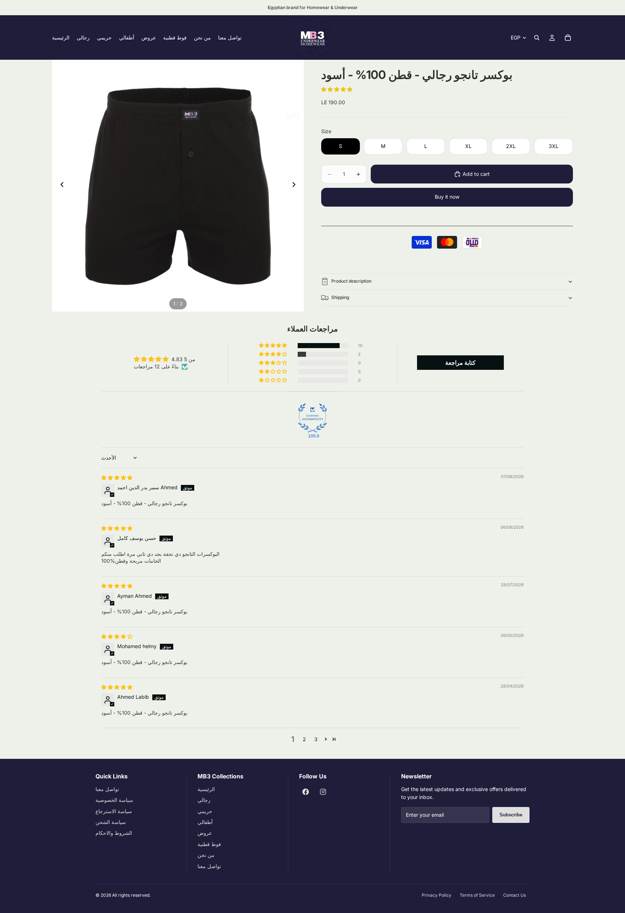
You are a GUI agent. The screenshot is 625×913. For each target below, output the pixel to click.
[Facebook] (305, 791)
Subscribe (510, 814)
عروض (204, 833)
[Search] (537, 38)
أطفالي (205, 822)
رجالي (204, 800)
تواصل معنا (107, 789)
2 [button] (304, 739)
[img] (116, 477)
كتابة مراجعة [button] (460, 362)
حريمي (204, 811)
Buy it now (447, 197)
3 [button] (316, 739)
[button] (336, 89)
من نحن (205, 855)
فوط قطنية (209, 844)
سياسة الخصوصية (114, 800)
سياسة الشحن (110, 822)
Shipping (340, 297)
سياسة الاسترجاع (113, 811)
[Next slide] (296, 186)
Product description (351, 281)
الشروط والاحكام (113, 833)
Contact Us (514, 895)
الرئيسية (206, 789)
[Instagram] (322, 791)
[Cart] (568, 38)
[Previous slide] (60, 186)
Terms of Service (477, 895)
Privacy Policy (436, 895)
